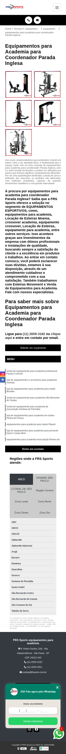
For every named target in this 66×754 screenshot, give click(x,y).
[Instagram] (29, 729)
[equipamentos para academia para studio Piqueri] (18, 142)
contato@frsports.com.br (34, 672)
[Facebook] (36, 729)
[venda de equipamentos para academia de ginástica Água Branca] (47, 84)
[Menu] (57, 7)
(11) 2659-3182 (34, 334)
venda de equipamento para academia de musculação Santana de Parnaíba (27, 407)
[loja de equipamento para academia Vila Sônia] (18, 84)
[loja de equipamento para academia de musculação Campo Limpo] (18, 113)
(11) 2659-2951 (34, 667)
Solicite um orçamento (33, 347)
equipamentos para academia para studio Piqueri (31, 424)
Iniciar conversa (33, 721)
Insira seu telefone (33, 704)
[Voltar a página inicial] (14, 7)
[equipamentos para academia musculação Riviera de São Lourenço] (47, 113)
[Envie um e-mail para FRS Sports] (37, 20)
